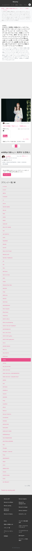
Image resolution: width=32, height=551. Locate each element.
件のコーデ (25, 156)
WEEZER (5, 288)
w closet (5, 186)
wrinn (4, 465)
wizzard (4, 393)
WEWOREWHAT (6, 305)
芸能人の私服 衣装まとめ (11, 8)
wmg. (4, 400)
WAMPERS (5, 240)
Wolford (4, 410)
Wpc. (4, 444)
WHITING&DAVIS (6, 329)
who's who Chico (7, 332)
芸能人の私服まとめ (8, 524)
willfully (4, 363)
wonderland (5, 417)
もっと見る (26, 139)
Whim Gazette (6, 308)
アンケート (7, 174)
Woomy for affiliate (8, 502)
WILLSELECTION (6, 366)
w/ (3, 200)
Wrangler (5, 448)
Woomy (15, 2)
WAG (4, 213)
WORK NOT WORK (7, 431)
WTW (4, 478)
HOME (2, 8)
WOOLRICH (5, 427)
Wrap (4, 455)
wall (4, 230)
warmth (4, 247)
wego (4, 291)
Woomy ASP (7, 498)
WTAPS (4, 471)
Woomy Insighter (23, 498)
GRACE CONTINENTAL (11, 162)
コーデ (12, 4)
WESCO (4, 298)
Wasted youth (6, 254)
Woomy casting (7, 505)
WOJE (4, 407)
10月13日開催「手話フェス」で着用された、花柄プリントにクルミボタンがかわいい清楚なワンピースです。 (16, 126)
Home (5, 521)
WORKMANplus (6, 434)
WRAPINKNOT (6, 458)
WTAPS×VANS (6, 475)
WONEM (5, 421)
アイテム (5, 10)
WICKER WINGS (6, 346)
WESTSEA (5, 302)
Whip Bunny (5, 312)
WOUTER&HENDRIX (7, 438)
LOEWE (3, 162)
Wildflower (5, 356)
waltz (4, 237)
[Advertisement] (16, 79)
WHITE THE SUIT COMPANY (9, 325)
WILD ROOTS (6, 353)
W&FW (4, 193)
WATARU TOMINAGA (8, 257)
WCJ (4, 268)
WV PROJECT (6, 482)
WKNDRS (5, 397)
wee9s (4, 281)
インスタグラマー (6, 4)
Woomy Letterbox (23, 510)
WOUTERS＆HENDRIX (8, 441)
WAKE (4, 220)
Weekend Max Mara (7, 285)
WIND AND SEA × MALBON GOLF (11, 376)
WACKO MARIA (6, 206)
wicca (4, 342)
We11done (5, 271)
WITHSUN (5, 387)
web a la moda (6, 274)
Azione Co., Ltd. (22, 514)
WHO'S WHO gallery (7, 336)
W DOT (4, 189)
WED (4, 278)
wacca (4, 203)
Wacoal (4, 210)
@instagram (21, 535)
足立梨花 (7, 123)
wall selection (6, 234)
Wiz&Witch (5, 390)
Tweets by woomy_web (8, 490)
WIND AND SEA (6, 370)
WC (3, 264)
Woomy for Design (23, 507)
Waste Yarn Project (7, 251)
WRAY (4, 461)
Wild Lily (5, 349)
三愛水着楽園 (5, 164)
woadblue (5, 404)
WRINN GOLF (6, 468)
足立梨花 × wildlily (21, 141)
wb (3, 261)
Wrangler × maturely (7, 451)
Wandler (4, 244)
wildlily (27, 8)
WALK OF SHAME (7, 227)
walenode (5, 223)
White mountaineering (8, 322)
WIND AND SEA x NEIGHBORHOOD (11, 373)
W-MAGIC (5, 196)
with (4, 383)
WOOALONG (6, 424)
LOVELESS (24, 162)
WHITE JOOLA (6, 319)
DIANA (19, 162)
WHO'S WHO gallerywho (8, 339)
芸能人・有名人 (18, 4)
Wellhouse (5, 295)
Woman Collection (7, 414)
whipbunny (5, 315)
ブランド (26, 4)
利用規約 (6, 536)
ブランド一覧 (7, 527)
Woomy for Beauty (8, 514)
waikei (4, 217)
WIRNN (4, 380)
